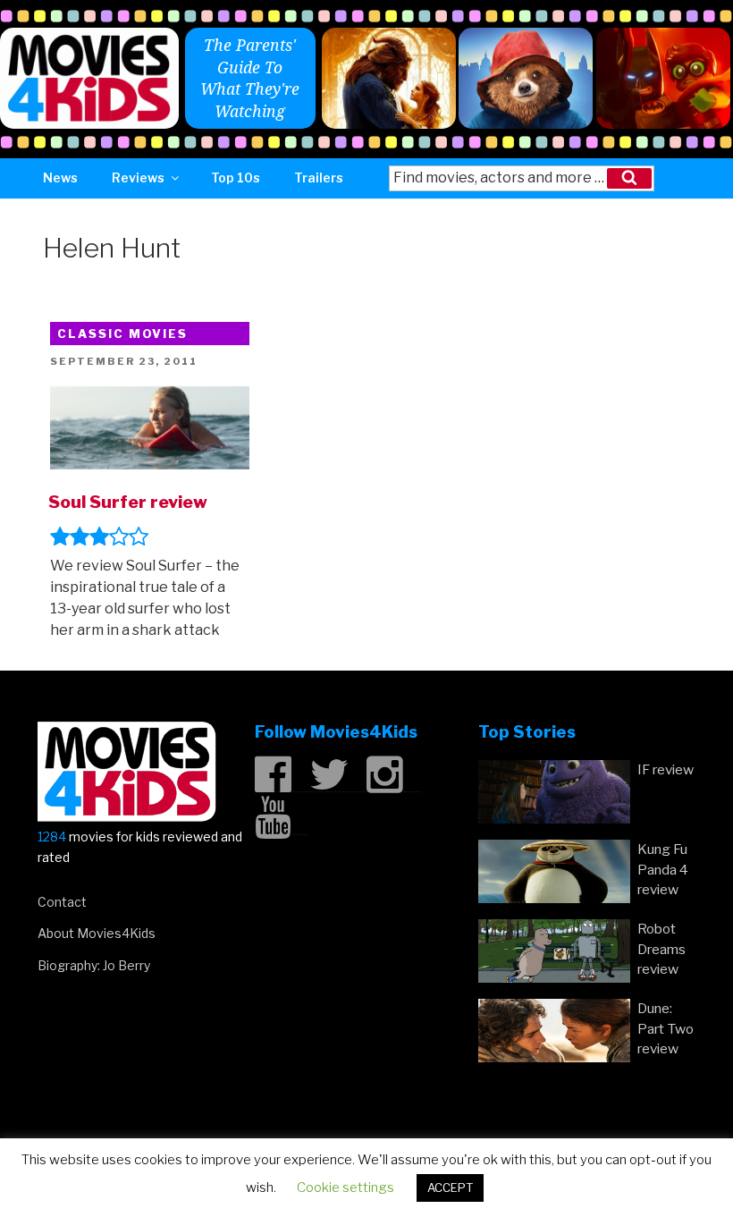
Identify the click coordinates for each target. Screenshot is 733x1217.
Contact (62, 901)
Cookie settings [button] (345, 1187)
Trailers (318, 177)
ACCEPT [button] (450, 1187)
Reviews (138, 177)
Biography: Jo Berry (94, 965)
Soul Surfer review (127, 501)
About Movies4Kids (97, 933)
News (60, 177)
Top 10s (235, 177)
